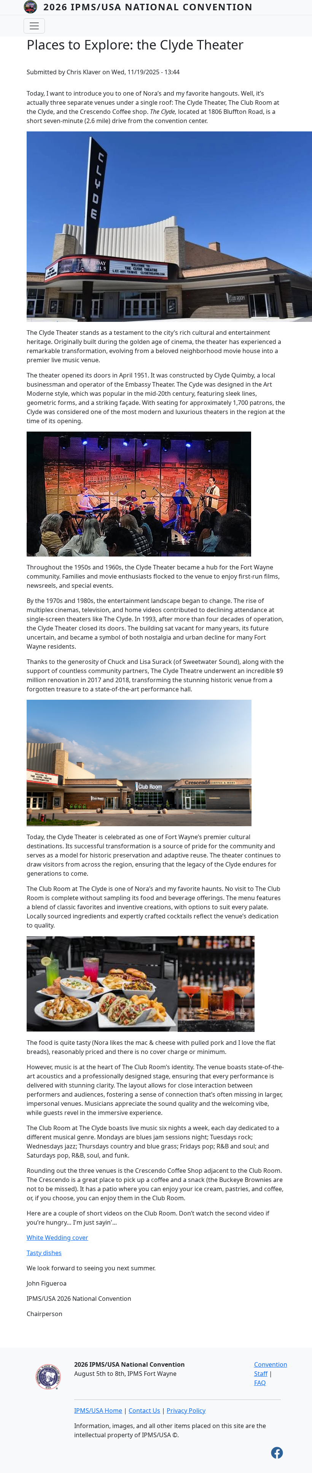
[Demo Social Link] (277, 1455)
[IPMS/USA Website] (48, 1376)
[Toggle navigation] (34, 26)
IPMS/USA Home (98, 1410)
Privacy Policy (186, 1410)
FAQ (260, 1383)
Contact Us (144, 1410)
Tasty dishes (44, 1253)
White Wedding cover (57, 1237)
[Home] (33, 7)
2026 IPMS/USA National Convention (148, 6)
